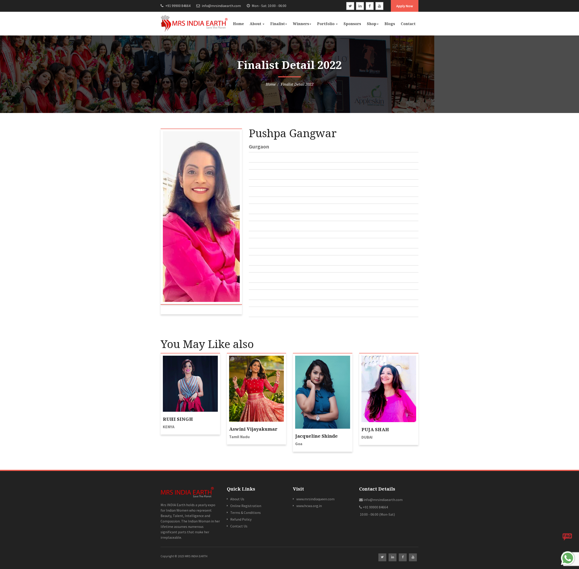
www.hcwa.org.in (309, 505)
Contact (408, 23)
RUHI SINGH (178, 419)
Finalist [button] (277, 23)
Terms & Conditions (245, 512)
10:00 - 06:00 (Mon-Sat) (377, 514)
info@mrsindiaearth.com (221, 5)
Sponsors (352, 23)
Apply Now (404, 6)
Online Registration (245, 505)
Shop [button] (371, 23)
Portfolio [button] (326, 23)
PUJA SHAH (375, 429)
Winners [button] (301, 23)
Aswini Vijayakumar (253, 429)
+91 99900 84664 (177, 5)
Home (238, 23)
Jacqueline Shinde (316, 436)
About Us (237, 499)
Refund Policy (241, 519)
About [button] (256, 23)
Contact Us (238, 526)
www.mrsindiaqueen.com (315, 499)
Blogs (389, 23)
